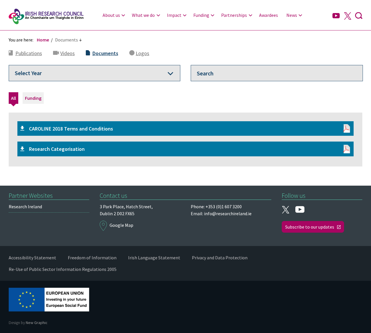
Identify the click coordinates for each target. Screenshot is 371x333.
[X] (347, 16)
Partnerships (234, 15)
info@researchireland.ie (228, 213)
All (13, 98)
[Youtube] (336, 16)
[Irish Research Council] (46, 16)
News (291, 15)
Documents (105, 53)
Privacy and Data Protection (220, 257)
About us (111, 15)
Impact (174, 15)
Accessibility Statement (32, 257)
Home (43, 40)
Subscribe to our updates (309, 227)
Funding (201, 15)
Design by (28, 322)
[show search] (358, 16)
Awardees (268, 15)
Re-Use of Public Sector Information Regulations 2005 (63, 269)
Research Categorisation (57, 149)
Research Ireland (25, 206)
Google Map (121, 225)
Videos (67, 53)
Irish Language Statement (154, 257)
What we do (143, 15)
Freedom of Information (92, 257)
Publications (28, 53)
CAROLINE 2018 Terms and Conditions (71, 128)
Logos (142, 53)
